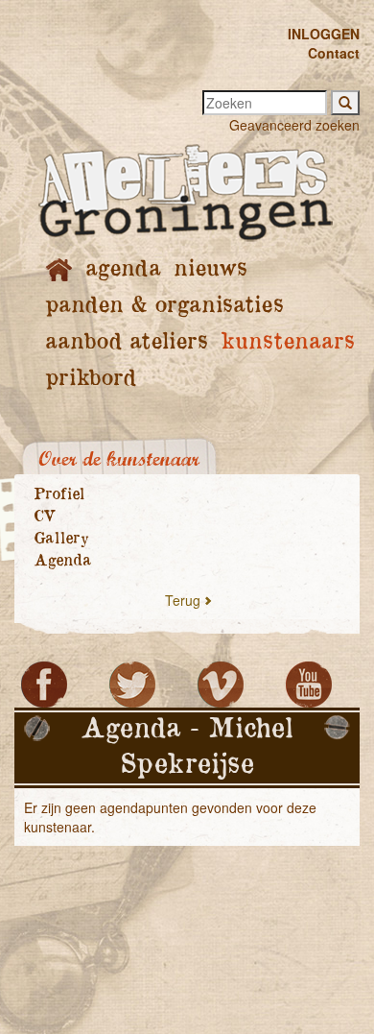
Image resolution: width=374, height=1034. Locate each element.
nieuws (210, 269)
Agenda (62, 560)
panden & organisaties (164, 306)
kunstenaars (287, 342)
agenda (122, 269)
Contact (334, 52)
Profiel (59, 494)
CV (45, 516)
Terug (182, 600)
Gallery (61, 538)
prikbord (90, 379)
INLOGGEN (324, 33)
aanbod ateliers (126, 342)
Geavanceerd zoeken (294, 124)
